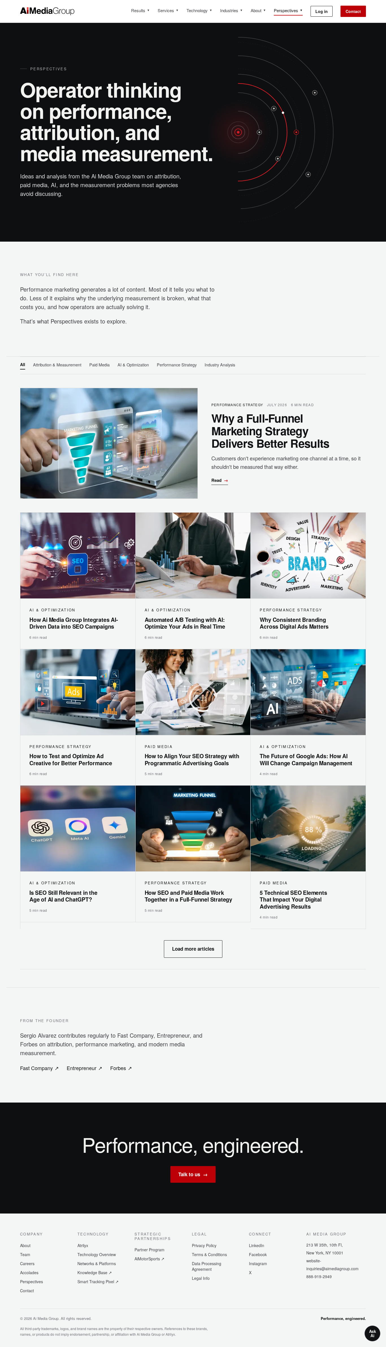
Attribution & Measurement (57, 365)
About (258, 10)
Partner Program (149, 1249)
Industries (231, 10)
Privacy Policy (204, 1245)
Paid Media (99, 365)
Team (25, 1254)
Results (140, 10)
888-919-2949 (319, 1276)
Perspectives (288, 10)
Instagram (258, 1263)
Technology (199, 10)
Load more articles (193, 948)
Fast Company (39, 1068)
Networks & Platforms (96, 1263)
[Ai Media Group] (47, 11)
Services (168, 10)
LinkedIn (256, 1245)
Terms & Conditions (209, 1254)
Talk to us (193, 1174)
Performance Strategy (177, 365)
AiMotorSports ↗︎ (149, 1258)
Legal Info (201, 1278)
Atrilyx (82, 1245)
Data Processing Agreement (206, 1266)
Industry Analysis (220, 365)
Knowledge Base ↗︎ (94, 1272)
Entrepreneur (84, 1068)
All (22, 364)
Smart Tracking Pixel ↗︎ (98, 1281)
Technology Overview (96, 1254)
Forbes (121, 1068)
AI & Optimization (133, 365)
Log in (321, 11)
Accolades (29, 1272)
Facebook (258, 1254)
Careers (27, 1263)
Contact (353, 11)
